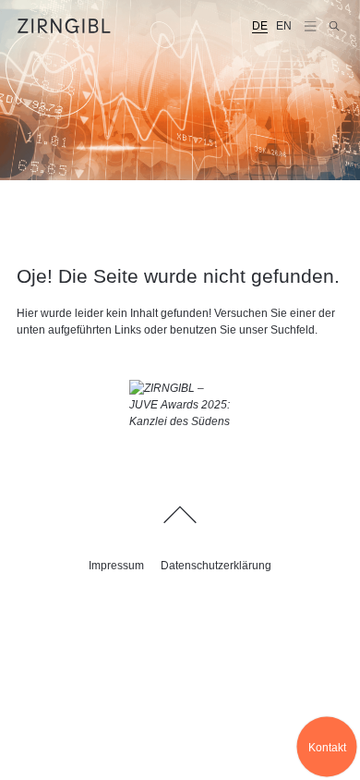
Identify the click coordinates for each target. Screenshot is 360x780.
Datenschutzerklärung (216, 565)
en (284, 25)
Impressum (116, 565)
